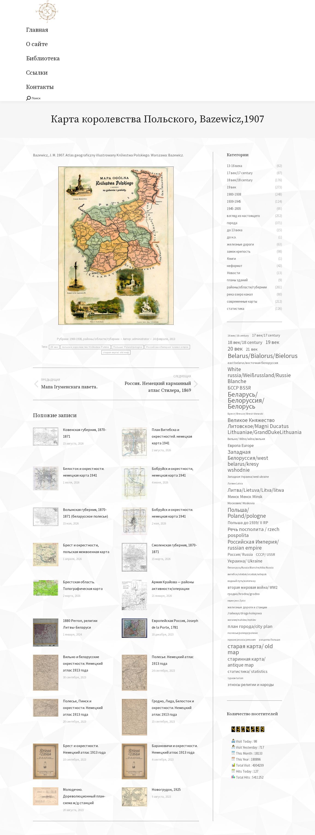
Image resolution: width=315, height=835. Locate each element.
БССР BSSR (239, 388)
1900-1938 (76, 339)
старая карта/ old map (116, 352)
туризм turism (235, 678)
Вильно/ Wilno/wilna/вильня (246, 439)
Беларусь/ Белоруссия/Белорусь (246, 400)
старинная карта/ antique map (246, 662)
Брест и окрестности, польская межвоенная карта (86, 548)
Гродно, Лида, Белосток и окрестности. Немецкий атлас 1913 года (173, 708)
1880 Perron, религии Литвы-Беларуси (80, 624)
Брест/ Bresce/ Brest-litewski (245, 413)
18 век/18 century (245, 342)
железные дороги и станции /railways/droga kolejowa (247, 610)
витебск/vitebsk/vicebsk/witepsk (247, 574)
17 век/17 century (266, 335)
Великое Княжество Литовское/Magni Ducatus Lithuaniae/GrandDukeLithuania (265, 426)
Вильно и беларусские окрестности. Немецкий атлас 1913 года (83, 663)
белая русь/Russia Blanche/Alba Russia (250, 567)
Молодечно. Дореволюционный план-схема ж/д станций (84, 796)
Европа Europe (241, 445)
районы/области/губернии (101, 339)
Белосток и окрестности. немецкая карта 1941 (83, 472)
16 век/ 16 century (238, 335)
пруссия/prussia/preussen (242, 639)
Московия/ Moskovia (241, 503)
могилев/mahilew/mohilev (242, 619)
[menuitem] (37, 30)
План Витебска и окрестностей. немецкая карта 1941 (172, 436)
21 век (252, 349)
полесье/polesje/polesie (243, 633)
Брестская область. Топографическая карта (83, 585)
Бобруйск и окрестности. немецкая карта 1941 (172, 513)
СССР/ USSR (265, 554)
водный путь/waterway (242, 581)
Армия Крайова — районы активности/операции (173, 585)
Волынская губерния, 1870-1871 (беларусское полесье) (85, 513)
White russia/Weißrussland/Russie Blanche (259, 375)
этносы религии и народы (251, 684)
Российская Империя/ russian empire (167, 347)
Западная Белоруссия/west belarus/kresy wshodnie (248, 461)
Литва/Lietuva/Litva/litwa (256, 490)
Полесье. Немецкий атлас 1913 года (172, 660)
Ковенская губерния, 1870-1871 (84, 433)
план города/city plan (250, 626)
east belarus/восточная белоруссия (253, 363)
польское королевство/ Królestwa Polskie (85, 347)
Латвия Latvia (235, 483)
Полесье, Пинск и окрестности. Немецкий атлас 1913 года (83, 708)
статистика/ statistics (247, 671)
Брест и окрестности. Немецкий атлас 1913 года (84, 749)
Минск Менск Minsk (245, 496)
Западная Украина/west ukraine (248, 477)
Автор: (136, 339)
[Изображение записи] (45, 437)
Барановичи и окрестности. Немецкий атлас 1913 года (175, 749)
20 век (54, 347)
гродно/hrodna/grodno (244, 594)
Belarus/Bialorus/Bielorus (262, 356)
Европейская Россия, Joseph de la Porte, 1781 (175, 624)
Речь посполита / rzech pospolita (253, 532)
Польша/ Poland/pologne (127, 347)
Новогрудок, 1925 (166, 789)
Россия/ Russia (240, 554)
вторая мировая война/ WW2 (252, 587)
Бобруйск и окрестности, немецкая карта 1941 (172, 472)
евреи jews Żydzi (237, 600)
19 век (272, 342)
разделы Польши (269, 639)
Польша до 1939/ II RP (248, 522)
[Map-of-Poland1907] (116, 246)
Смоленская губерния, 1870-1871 (174, 548)
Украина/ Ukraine (245, 561)
